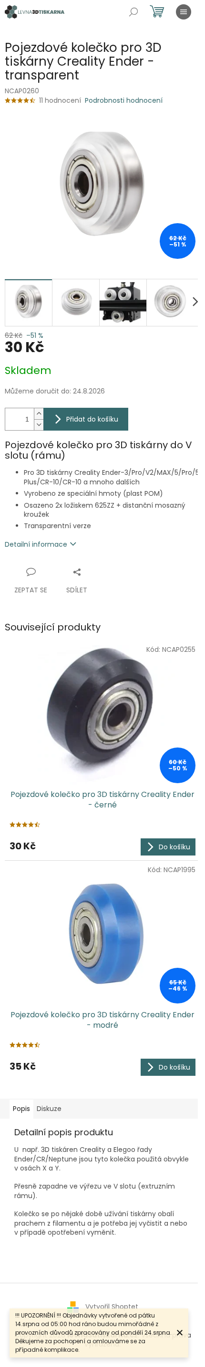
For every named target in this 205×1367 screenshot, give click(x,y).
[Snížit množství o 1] (38, 424)
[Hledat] (133, 11)
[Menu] (183, 11)
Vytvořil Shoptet (111, 1306)
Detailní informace (36, 544)
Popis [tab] (21, 1108)
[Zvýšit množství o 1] (38, 413)
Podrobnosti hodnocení (124, 100)
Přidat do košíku (92, 419)
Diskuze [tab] (49, 1108)
